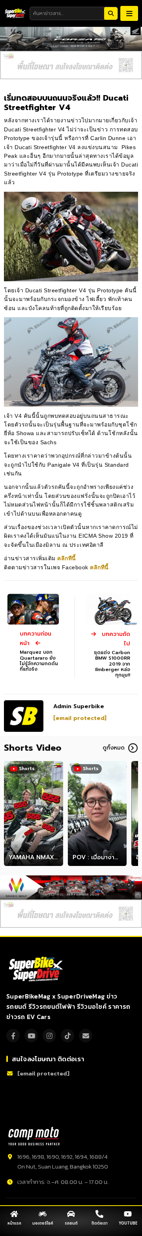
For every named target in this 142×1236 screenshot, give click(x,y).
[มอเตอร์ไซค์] (43, 1214)
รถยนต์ (71, 1223)
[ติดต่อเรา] (99, 1214)
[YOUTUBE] (128, 1214)
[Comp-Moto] (34, 1136)
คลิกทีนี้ (67, 558)
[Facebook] (13, 1035)
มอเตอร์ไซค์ (42, 1223)
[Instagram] (49, 1035)
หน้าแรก (14, 1223)
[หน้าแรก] (14, 1214)
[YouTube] (31, 1035)
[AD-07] (71, 65)
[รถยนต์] (71, 1214)
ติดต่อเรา (100, 1223)
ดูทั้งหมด (114, 748)
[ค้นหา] (111, 13)
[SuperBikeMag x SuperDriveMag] (36, 969)
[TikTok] (67, 1035)
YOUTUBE (128, 1223)
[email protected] (79, 718)
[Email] (85, 1035)
